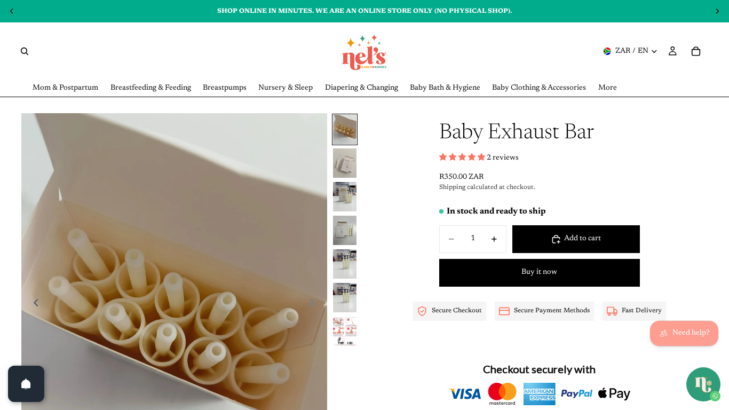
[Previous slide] (33, 305)
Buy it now (539, 272)
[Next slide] (315, 305)
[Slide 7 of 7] (344, 331)
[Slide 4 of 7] (344, 230)
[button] (463, 158)
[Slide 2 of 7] (344, 163)
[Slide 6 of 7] (344, 297)
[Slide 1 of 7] (344, 129)
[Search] (24, 51)
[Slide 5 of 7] (344, 264)
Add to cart (582, 238)
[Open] (26, 384)
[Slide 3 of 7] (344, 196)
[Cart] (696, 51)
